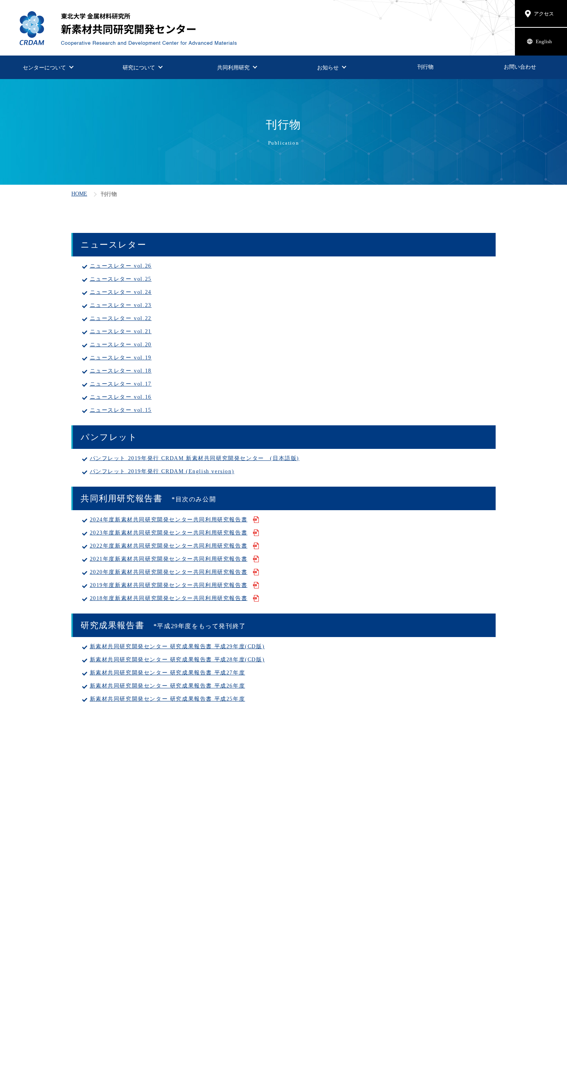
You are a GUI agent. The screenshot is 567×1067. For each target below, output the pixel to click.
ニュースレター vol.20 (121, 344)
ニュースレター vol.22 (121, 318)
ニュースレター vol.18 (121, 370)
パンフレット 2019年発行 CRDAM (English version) (162, 471)
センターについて (44, 67)
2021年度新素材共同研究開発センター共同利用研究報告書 (169, 559)
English (544, 41)
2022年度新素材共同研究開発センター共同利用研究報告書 (169, 546)
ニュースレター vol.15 (121, 410)
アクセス (544, 14)
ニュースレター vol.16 (121, 397)
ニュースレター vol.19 (121, 357)
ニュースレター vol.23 (121, 305)
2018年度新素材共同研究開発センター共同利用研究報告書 (169, 598)
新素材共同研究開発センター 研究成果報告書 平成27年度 (167, 672)
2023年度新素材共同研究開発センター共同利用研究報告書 (169, 532)
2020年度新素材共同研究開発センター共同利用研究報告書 (169, 572)
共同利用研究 (233, 67)
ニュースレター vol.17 (121, 384)
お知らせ (328, 67)
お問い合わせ (520, 67)
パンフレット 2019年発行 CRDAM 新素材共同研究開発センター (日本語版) (195, 458)
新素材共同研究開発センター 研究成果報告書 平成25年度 (167, 699)
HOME (79, 194)
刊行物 (425, 67)
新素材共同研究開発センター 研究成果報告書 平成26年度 (167, 686)
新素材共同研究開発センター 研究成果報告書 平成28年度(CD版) (177, 659)
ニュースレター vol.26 (121, 266)
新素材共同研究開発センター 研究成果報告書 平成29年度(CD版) (177, 646)
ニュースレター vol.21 (121, 331)
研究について (139, 67)
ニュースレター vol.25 (121, 279)
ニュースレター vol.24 (121, 292)
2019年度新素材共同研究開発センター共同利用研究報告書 (169, 585)
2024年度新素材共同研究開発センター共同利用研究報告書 (169, 519)
